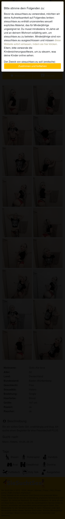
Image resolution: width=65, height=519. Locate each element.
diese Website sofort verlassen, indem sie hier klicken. (32, 42)
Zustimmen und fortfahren (32, 66)
